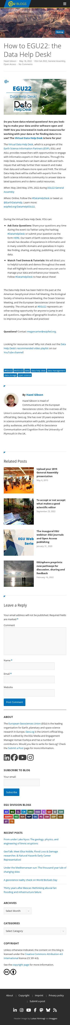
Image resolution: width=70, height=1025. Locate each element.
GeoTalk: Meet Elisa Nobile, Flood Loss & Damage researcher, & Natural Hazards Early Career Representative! (31, 855)
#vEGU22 (18, 370)
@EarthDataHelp (13, 202)
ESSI (37, 811)
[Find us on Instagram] (30, 757)
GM (61, 811)
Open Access (10, 64)
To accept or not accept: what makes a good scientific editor (51, 503)
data (27, 370)
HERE (16, 237)
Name (7, 660)
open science (24, 375)
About (9, 995)
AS (6, 811)
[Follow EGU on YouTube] (28, 1010)
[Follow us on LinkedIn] (7, 757)
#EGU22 (42, 306)
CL (18, 811)
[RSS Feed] (55, 1010)
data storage (10, 375)
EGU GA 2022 (41, 61)
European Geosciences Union (24, 723)
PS (41, 816)
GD (49, 811)
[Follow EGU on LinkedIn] (15, 1010)
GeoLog (30, 731)
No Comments (25, 64)
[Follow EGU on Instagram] (21, 1010)
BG (12, 811)
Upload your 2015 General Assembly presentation (47, 472)
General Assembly (56, 61)
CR (24, 811)
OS (35, 816)
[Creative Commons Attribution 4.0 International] (7, 974)
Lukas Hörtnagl (38, 1018)
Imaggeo (53, 1018)
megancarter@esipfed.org (41, 331)
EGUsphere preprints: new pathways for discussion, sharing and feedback (51, 568)
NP (29, 816)
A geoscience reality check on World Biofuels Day (30, 880)
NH (22, 816)
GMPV (8, 816)
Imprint (39, 995)
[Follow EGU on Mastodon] (41, 1010)
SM (47, 816)
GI (55, 811)
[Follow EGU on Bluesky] (48, 1010)
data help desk (38, 370)
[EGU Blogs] (17, 6)
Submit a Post (16, 748)
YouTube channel (13, 352)
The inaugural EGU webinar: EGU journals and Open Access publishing (50, 536)
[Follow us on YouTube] (22, 757)
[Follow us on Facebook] (14, 757)
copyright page (21, 964)
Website (8, 687)
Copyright (23, 995)
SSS (60, 816)
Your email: (10, 776)
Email (7, 673)
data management (56, 370)
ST (6, 821)
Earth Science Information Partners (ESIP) (26, 148)
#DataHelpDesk (40, 198)
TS (11, 821)
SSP (54, 816)
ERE (30, 811)
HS (16, 816)
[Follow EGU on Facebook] (35, 1010)
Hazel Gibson (10, 61)
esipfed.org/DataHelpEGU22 (19, 206)
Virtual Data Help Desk (20, 144)
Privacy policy (56, 995)
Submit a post (37, 1001)
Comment (9, 625)
